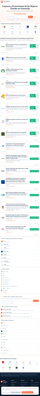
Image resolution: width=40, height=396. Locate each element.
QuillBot (27, 19)
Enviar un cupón (23, 384)
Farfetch (17, 19)
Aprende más (14, 389)
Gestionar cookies (6, 392)
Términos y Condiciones (35, 382)
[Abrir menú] (38, 2)
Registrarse (36, 300)
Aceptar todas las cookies (27, 392)
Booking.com (22, 19)
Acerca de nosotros (24, 382)
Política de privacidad (34, 384)
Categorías (13, 384)
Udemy (31, 19)
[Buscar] (36, 2)
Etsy (8, 19)
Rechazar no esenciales (15, 392)
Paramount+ (12, 19)
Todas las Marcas (14, 382)
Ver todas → (37, 23)
